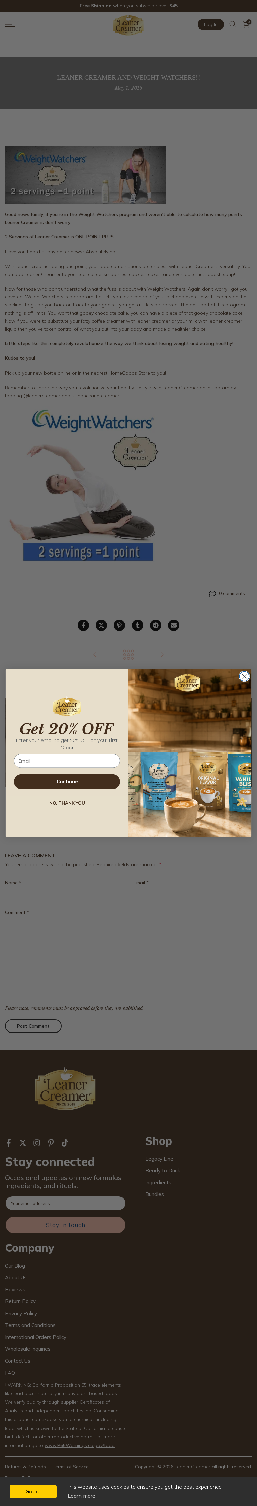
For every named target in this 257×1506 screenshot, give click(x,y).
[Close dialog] (244, 676)
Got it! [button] (33, 1492)
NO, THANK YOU (67, 803)
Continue (67, 781)
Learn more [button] (81, 1495)
